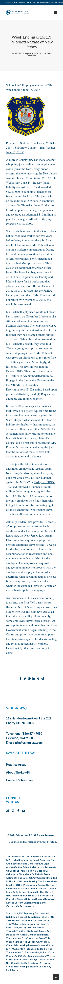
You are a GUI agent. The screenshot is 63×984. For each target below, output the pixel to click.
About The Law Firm (19, 772)
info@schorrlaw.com (28, 742)
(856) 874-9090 (32, 733)
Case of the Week (34, 53)
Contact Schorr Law (19, 780)
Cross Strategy (48, 841)
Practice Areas (16, 764)
